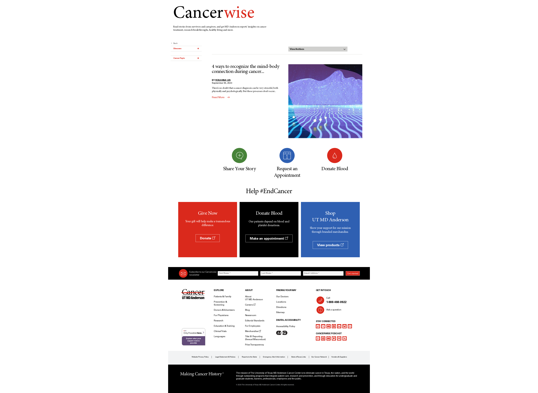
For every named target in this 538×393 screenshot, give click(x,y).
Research (218, 320)
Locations (281, 301)
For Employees (252, 326)
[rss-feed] (344, 338)
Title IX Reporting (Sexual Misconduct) (255, 338)
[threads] (350, 326)
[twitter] (323, 326)
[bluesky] (344, 326)
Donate (206, 238)
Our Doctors (282, 296)
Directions (281, 307)
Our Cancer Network (319, 357)
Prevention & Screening (220, 303)
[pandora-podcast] (334, 338)
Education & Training (224, 326)
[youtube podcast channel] (328, 338)
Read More (218, 97)
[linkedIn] (339, 326)
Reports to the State (249, 357)
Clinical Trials (220, 331)
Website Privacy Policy (200, 357)
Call (336, 300)
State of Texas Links (298, 357)
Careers (249, 304)
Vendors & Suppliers (339, 357)
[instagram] (334, 326)
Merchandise (252, 331)
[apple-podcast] (318, 338)
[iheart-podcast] (339, 338)
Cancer (213, 14)
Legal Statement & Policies (225, 357)
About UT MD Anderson (254, 298)
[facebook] (318, 326)
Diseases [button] (177, 48)
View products (328, 245)
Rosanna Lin (222, 80)
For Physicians (221, 315)
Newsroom (250, 315)
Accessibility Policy (285, 326)
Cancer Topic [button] (179, 58)
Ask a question (333, 309)
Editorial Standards (254, 320)
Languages (219, 336)
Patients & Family (222, 296)
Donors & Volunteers (224, 310)
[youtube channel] (328, 326)
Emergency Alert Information (274, 357)
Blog (247, 310)
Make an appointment (267, 238)
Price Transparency (254, 344)
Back (175, 43)
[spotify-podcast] (323, 338)
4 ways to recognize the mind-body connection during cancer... (245, 69)
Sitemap (280, 312)
